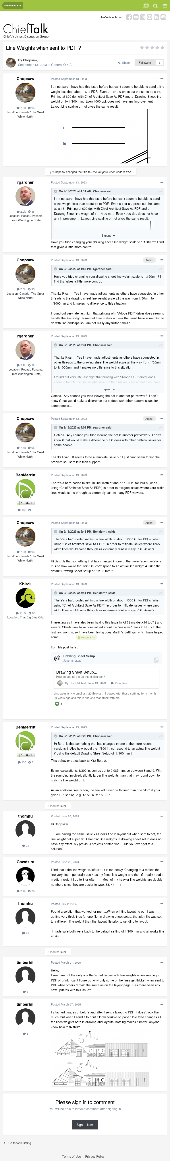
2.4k (22, 891)
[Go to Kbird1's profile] (25, 598)
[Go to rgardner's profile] (25, 196)
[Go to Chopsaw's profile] (11, 62)
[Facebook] (129, 17)
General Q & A (61, 64)
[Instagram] (142, 17)
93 (33, 613)
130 (23, 510)
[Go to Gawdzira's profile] (25, 876)
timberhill (26, 962)
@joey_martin (86, 637)
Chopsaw (30, 60)
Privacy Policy (94, 1156)
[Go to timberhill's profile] (25, 976)
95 (33, 108)
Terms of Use (71, 1156)
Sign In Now (85, 1124)
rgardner (25, 182)
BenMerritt (25, 475)
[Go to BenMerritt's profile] (25, 489)
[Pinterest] (149, 17)
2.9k (22, 211)
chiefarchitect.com (111, 17)
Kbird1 (25, 584)
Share (125, 62)
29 (33, 891)
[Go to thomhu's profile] (25, 830)
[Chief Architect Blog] (163, 17)
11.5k (23, 613)
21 (27, 845)
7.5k (22, 108)
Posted (69, 79)
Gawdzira (25, 862)
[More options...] (161, 78)
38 (33, 211)
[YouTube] (136, 17)
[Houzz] (156, 17)
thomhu (25, 816)
